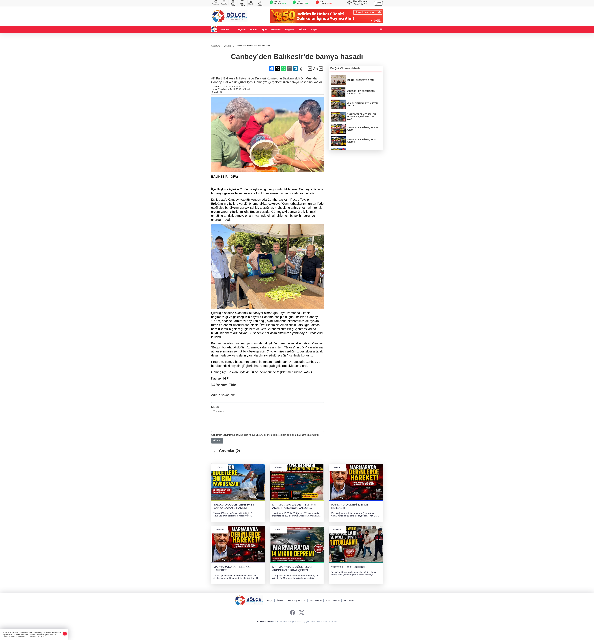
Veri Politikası (316, 600)
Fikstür (251, 4)
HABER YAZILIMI (264, 622)
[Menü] (381, 29)
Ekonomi (276, 29)
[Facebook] (292, 613)
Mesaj (215, 406)
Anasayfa (215, 4)
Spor (264, 29)
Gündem (224, 29)
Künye (270, 600)
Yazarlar (224, 4)
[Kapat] (65, 633)
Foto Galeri (233, 4)
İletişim (280, 600)
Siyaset (242, 29)
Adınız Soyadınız (223, 395)
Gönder (217, 440)
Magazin (289, 29)
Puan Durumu (260, 4)
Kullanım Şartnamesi (297, 600)
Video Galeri (242, 4)
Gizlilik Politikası (351, 600)
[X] (301, 613)
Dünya (253, 29)
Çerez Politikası (333, 600)
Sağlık (314, 29)
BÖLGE (302, 29)
